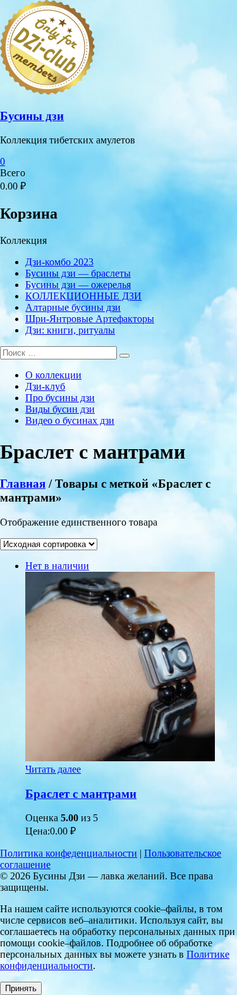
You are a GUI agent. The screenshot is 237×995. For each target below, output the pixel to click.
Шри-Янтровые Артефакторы (89, 318)
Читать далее (53, 769)
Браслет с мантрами (81, 793)
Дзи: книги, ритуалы (70, 330)
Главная (23, 483)
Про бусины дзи (60, 397)
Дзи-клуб (45, 386)
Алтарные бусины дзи (73, 307)
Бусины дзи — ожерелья (78, 284)
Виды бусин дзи (60, 409)
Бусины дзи (32, 116)
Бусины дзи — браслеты (78, 273)
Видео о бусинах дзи (69, 420)
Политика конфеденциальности (68, 853)
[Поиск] (124, 356)
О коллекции (53, 375)
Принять (21, 988)
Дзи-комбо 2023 (59, 261)
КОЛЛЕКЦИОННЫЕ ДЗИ (83, 296)
